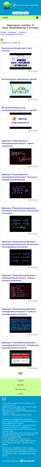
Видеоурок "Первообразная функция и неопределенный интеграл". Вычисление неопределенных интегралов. (20, 244)
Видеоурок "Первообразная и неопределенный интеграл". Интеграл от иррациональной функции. (20, 177)
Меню (5, 17)
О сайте (20, 394)
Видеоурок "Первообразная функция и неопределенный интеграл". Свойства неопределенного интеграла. (19, 311)
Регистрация (17, 13)
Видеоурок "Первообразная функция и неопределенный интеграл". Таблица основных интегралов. (19, 277)
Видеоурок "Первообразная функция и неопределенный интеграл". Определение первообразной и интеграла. (20, 345)
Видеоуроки (12, 32)
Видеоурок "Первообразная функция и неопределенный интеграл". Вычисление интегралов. (20, 210)
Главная (3, 32)
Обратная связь (20, 389)
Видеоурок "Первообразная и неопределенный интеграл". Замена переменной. (18, 143)
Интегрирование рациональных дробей (19, 79)
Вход (26, 13)
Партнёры (20, 385)
